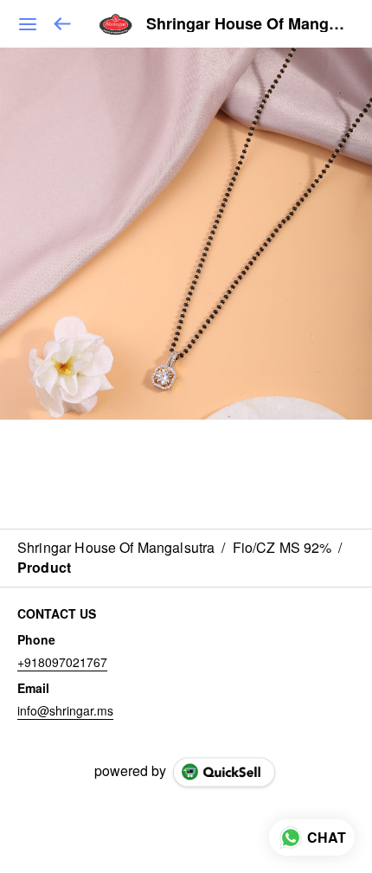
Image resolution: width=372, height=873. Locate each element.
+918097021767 (62, 662)
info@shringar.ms (65, 710)
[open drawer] (27, 24)
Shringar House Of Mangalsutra (246, 24)
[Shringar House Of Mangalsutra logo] (116, 24)
